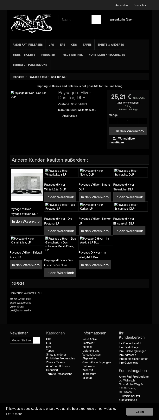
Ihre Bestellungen (129, 347)
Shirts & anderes (111, 44)
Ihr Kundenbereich (130, 343)
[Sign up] (36, 340)
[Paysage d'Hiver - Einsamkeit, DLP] (130, 206)
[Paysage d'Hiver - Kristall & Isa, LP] (27, 240)
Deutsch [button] (139, 5)
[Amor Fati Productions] (31, 24)
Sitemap (87, 378)
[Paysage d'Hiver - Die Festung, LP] (61, 206)
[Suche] (96, 19)
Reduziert (49, 55)
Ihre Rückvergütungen (132, 351)
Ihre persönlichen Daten (133, 359)
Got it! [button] (140, 411)
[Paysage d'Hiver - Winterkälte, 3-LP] (61, 172)
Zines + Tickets (24, 55)
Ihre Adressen (127, 355)
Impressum (89, 374)
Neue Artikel (73, 55)
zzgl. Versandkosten (128, 102)
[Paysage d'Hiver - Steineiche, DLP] (130, 172)
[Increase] (143, 121)
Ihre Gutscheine (128, 362)
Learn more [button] (14, 414)
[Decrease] (113, 121)
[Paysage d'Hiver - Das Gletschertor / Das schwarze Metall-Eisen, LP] (61, 244)
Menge (113, 115)
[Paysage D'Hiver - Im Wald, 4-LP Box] (96, 240)
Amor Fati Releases (28, 44)
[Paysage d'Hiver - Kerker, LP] (96, 206)
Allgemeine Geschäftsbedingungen (96, 360)
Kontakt (87, 347)
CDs (74, 44)
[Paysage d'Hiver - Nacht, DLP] (96, 172)
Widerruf (87, 370)
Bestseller (88, 343)
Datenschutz (90, 366)
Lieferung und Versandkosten (91, 352)
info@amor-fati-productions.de (130, 398)
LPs (51, 44)
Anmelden (121, 5)
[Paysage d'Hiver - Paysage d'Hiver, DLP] (27, 184)
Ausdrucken (69, 115)
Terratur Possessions (30, 65)
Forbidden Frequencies (107, 55)
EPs (62, 44)
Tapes (87, 44)
